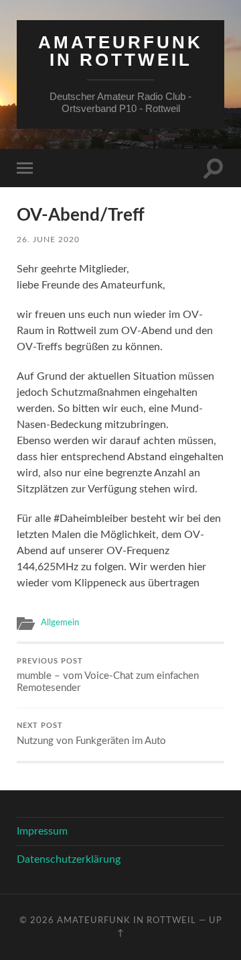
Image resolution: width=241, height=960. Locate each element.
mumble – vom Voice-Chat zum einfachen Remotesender (108, 676)
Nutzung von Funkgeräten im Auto (91, 734)
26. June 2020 (48, 239)
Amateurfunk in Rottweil (120, 51)
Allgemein (60, 623)
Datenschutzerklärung (68, 859)
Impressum (42, 831)
